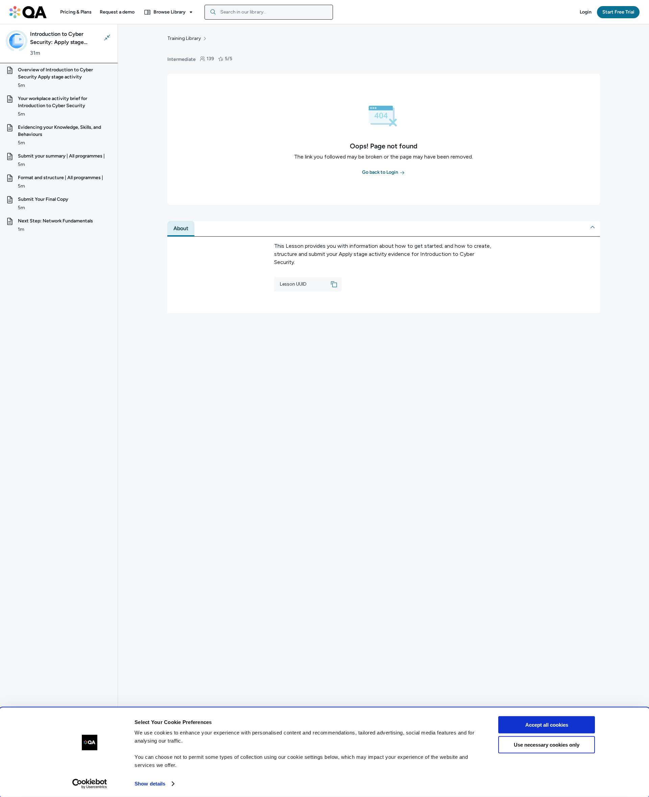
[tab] (181, 228)
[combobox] (269, 12)
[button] (75, 12)
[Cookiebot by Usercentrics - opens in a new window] (89, 784)
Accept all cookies (546, 725)
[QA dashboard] (28, 12)
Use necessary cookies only (546, 744)
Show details (150, 784)
